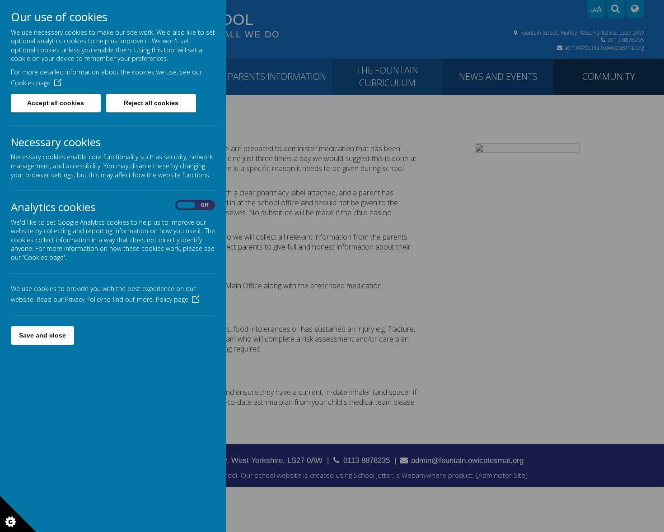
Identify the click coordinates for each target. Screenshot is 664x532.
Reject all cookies (151, 102)
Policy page (172, 299)
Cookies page (31, 83)
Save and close (42, 335)
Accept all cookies (55, 102)
